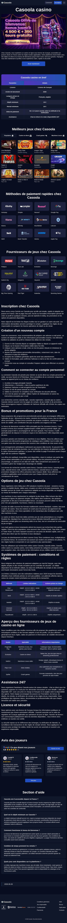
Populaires (7, 135)
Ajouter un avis (55, 748)
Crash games (40, 135)
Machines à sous (57, 135)
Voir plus (33, 780)
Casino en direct (24, 135)
